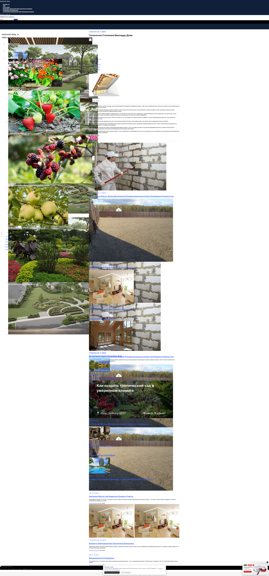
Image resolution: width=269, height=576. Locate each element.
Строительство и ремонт (13, 36)
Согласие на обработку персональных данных (18, 11)
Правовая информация (10, 10)
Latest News (6, 7)
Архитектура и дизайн (12, 44)
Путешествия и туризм (12, 51)
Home (4, 6)
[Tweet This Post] (136, 55)
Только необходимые (125, 572)
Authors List (6, 4)
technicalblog (93, 45)
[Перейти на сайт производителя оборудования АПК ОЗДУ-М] (255, 568)
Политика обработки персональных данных (17, 8)
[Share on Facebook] (136, 53)
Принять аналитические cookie (111, 572)
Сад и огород (9, 58)
